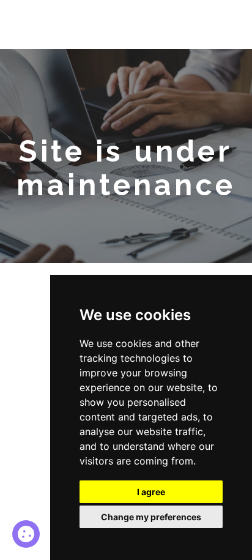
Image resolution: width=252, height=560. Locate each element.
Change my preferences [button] (151, 517)
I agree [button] (151, 492)
